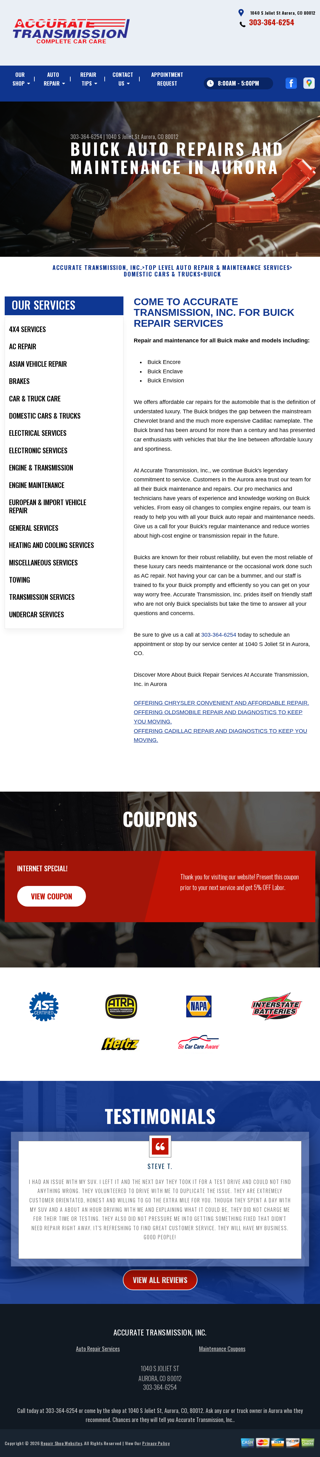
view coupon (51, 896)
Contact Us (122, 79)
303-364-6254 (271, 21)
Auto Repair (52, 79)
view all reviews (160, 1279)
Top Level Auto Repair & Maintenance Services (217, 267)
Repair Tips (88, 79)
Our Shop (18, 79)
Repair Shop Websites (61, 1443)
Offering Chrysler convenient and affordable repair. (221, 703)
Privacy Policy (155, 1443)
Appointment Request (167, 79)
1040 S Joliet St (123, 136)
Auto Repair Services (98, 1349)
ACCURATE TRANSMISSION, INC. (97, 267)
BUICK (212, 274)
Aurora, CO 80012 (159, 136)
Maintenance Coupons (222, 1349)
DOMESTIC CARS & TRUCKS (162, 274)
